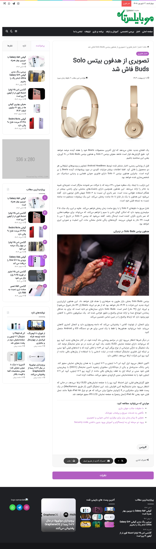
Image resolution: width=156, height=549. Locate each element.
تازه (24, 46)
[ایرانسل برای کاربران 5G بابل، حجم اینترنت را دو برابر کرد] (85, 524)
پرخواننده (40, 46)
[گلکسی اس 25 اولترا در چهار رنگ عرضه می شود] (36, 246)
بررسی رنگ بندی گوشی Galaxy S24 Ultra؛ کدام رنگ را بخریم (17, 76)
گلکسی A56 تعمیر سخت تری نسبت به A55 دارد (17, 289)
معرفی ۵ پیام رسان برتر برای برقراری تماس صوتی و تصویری (115, 418)
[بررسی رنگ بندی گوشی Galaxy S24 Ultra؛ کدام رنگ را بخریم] (36, 76)
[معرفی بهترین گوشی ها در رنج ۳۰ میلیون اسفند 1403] (36, 108)
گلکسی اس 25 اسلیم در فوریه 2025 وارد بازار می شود (17, 275)
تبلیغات (87, 31)
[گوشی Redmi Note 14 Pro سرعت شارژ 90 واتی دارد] (36, 123)
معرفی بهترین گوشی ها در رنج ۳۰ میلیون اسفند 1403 (17, 107)
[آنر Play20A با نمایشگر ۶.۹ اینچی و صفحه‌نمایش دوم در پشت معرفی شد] (16, 325)
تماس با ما (77, 31)
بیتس (142, 447)
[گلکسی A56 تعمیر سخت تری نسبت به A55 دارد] (36, 290)
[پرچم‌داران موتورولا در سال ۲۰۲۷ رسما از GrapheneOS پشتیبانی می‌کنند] (36, 357)
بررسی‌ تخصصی (127, 31)
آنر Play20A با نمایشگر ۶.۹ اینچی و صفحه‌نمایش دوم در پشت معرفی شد (16, 338)
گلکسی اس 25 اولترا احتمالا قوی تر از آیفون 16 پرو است (16, 93)
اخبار (138, 31)
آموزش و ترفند (112, 31)
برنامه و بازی (98, 31)
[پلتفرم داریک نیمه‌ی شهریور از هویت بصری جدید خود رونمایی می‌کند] (109, 524)
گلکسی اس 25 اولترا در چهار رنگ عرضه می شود (17, 245)
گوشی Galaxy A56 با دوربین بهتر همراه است (17, 60)
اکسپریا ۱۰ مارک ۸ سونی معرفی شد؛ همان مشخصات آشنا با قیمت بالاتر (16, 369)
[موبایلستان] (135, 17)
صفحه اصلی (147, 31)
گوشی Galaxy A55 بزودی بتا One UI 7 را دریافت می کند (16, 260)
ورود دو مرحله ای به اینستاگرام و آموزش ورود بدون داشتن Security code (109, 422)
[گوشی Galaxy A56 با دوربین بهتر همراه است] (36, 61)
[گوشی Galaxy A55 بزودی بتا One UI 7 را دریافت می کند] (36, 261)
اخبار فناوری (131, 47)
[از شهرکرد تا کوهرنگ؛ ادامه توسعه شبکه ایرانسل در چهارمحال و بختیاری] (36, 325)
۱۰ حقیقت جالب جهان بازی (131, 408)
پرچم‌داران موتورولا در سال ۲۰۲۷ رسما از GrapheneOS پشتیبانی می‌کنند (36, 369)
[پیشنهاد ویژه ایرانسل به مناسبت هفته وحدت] (97, 524)
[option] (58, 515)
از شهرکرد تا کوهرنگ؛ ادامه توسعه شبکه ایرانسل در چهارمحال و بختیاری (36, 338)
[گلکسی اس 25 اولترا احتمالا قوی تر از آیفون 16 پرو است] (36, 94)
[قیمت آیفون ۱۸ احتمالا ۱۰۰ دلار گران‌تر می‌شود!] (97, 510)
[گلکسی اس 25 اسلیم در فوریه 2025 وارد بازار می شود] (36, 276)
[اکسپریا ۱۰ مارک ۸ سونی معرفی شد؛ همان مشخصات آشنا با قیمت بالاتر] (16, 357)
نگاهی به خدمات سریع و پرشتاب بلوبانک (124, 413)
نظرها (10, 46)
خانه (145, 47)
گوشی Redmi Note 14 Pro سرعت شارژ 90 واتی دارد (16, 122)
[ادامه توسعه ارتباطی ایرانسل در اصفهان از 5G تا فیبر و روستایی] (85, 517)
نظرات (103, 475)
